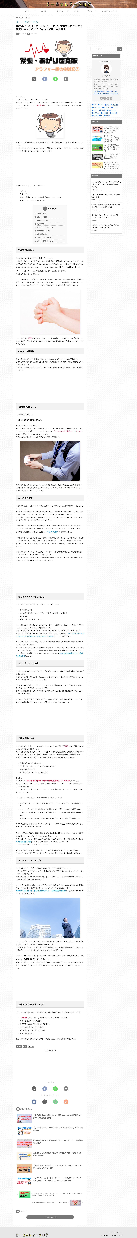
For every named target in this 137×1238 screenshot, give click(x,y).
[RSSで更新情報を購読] (66, 1101)
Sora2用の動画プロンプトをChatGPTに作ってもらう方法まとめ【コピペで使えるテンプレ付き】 (106, 184)
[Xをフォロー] (44, 1101)
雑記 (26, 1046)
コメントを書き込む (50, 1217)
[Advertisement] (50, 88)
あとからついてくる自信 (44, 237)
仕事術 (32, 1046)
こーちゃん (106, 76)
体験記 (20, 1046)
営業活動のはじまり (42, 220)
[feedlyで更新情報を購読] (55, 1101)
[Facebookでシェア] (44, 79)
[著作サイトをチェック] (34, 1101)
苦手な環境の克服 (42, 234)
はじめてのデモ (41, 224)
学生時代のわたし (42, 213)
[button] (66, 79)
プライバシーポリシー (115, 1232)
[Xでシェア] (34, 79)
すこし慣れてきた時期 (43, 230)
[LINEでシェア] (55, 79)
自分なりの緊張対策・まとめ (45, 241)
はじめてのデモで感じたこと (45, 227)
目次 (49, 209)
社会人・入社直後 (42, 217)
